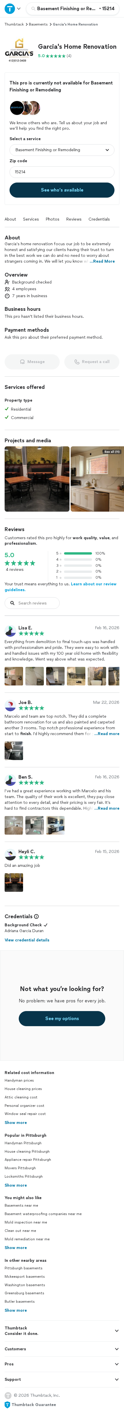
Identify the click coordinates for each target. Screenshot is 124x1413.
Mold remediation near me (27, 1239)
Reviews (74, 219)
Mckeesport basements (25, 1277)
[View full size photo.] (37, 479)
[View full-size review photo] (14, 676)
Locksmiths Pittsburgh (24, 1176)
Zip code (18, 160)
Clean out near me (20, 1231)
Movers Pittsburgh (20, 1168)
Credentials (99, 219)
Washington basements (25, 1285)
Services (31, 219)
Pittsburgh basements (23, 1268)
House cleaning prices (23, 1089)
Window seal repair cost (25, 1114)
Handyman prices (19, 1080)
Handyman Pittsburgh (23, 1143)
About (10, 219)
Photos (52, 219)
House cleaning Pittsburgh (27, 1151)
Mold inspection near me (26, 1222)
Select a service (25, 138)
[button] (19, 50)
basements (38, 24)
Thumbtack (14, 24)
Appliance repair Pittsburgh (28, 1160)
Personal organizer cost (24, 1106)
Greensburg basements (24, 1293)
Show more (16, 1122)
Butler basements (20, 1302)
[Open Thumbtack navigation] (13, 8)
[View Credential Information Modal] (36, 916)
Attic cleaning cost (21, 1097)
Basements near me (21, 1205)
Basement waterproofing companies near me (43, 1214)
